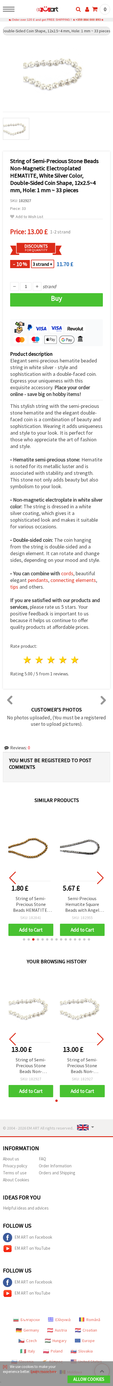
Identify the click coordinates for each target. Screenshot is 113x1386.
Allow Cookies (88, 1379)
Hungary (59, 1340)
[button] (24, 939)
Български (30, 1319)
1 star (28, 660)
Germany (31, 1330)
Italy (31, 1351)
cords (67, 573)
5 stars (75, 660)
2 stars (39, 660)
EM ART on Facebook (33, 1237)
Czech (31, 1340)
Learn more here (43, 1371)
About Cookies (16, 1180)
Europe (88, 1340)
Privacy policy (15, 1166)
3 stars (51, 660)
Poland (57, 1351)
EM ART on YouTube (32, 1248)
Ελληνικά (63, 1319)
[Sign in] (87, 9)
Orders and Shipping (57, 1173)
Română (93, 1319)
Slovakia (85, 1351)
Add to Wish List (29, 217)
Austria (61, 1330)
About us (11, 1159)
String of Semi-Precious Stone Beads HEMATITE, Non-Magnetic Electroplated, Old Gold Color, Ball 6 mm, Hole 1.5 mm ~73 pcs (30, 904)
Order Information (55, 1166)
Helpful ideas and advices (26, 1208)
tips (14, 586)
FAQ (42, 1159)
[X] (5, 1366)
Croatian (90, 1330)
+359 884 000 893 (88, 19)
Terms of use (15, 1173)
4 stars (63, 660)
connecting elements (73, 580)
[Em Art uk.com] (38, 10)
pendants (38, 580)
